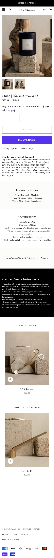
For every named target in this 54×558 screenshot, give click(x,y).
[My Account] (44, 10)
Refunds (38, 529)
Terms (15, 534)
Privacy (6, 534)
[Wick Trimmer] (27, 358)
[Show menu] (3, 9)
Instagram (26, 534)
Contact (27, 529)
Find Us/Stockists (10, 539)
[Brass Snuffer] (27, 440)
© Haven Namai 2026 (11, 529)
